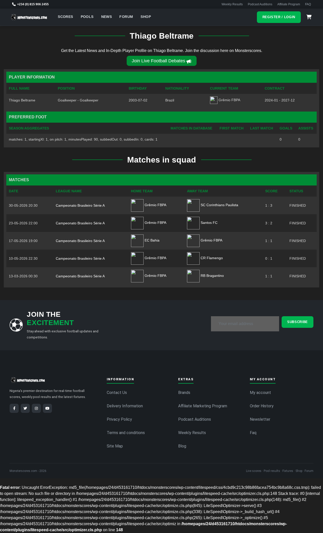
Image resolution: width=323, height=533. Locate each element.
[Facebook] (14, 408)
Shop (146, 17)
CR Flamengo (211, 258)
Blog (182, 446)
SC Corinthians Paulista (219, 205)
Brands (184, 392)
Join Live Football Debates (158, 60)
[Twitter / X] (25, 408)
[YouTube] (47, 408)
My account (260, 392)
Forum (126, 17)
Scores (65, 17)
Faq (253, 432)
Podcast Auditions (260, 4)
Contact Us (117, 392)
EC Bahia (151, 240)
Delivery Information (125, 406)
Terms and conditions (126, 432)
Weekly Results (232, 4)
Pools (87, 17)
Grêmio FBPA (155, 205)
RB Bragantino (212, 276)
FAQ (308, 4)
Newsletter (260, 419)
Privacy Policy (119, 419)
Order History (262, 406)
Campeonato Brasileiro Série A (80, 205)
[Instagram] (36, 408)
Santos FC (209, 223)
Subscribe (297, 322)
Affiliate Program (288, 4)
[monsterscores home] (29, 17)
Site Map (115, 446)
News (106, 17)
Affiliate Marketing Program (202, 406)
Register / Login (278, 17)
